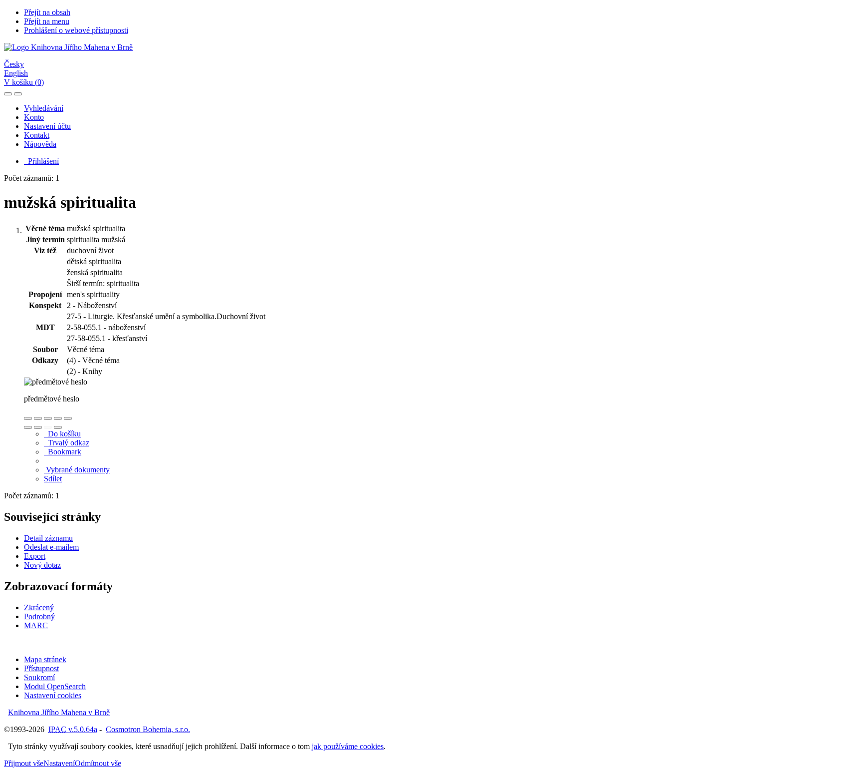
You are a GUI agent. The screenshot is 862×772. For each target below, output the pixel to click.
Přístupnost (41, 668)
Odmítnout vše (98, 763)
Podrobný (39, 616)
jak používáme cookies (348, 746)
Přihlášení (41, 161)
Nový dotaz (42, 565)
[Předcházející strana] (48, 427)
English (16, 73)
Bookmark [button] (62, 451)
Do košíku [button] (62, 433)
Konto (34, 117)
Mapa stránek (45, 659)
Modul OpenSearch (55, 686)
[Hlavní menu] (18, 93)
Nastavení (59, 763)
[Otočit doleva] (28, 427)
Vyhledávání (43, 108)
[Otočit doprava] (38, 427)
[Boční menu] (8, 93)
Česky (14, 64)
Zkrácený (39, 607)
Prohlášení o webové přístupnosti (76, 30)
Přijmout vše (23, 763)
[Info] (68, 418)
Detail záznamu (48, 538)
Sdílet (53, 478)
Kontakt (36, 135)
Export (34, 556)
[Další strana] (58, 427)
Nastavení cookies (52, 695)
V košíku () (24, 82)
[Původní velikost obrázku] (48, 418)
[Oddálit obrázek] (38, 418)
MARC (36, 625)
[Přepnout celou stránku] (58, 418)
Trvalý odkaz (66, 442)
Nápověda (40, 144)
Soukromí (39, 677)
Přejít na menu (46, 21)
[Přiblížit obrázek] (28, 418)
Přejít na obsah (47, 12)
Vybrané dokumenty (77, 469)
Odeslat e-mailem (51, 547)
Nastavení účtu (47, 126)
